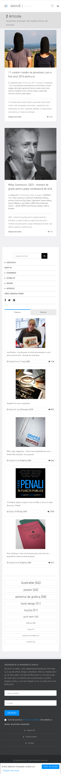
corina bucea (40, 85)
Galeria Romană (42, 203)
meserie (11, 93)
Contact (31, 743)
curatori (18, 93)
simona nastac (32, 91)
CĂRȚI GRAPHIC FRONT (14, 293)
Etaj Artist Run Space (23, 200)
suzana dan (43, 91)
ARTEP (23, 206)
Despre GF (31, 730)
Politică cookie (31, 736)
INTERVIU (47, 195)
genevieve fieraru (29, 88)
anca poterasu (29, 85)
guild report (26, 93)
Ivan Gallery (26, 203)
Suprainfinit (36, 200)
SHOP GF (8, 267)
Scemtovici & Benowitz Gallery (37, 198)
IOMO (33, 203)
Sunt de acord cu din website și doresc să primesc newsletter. (28, 722)
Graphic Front (14, 361)
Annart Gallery (46, 200)
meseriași (48, 83)
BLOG (28, 6)
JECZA (17, 206)
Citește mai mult (11, 770)
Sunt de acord (50, 766)
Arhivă (15, 6)
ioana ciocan (40, 88)
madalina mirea (20, 91)
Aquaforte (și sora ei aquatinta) (18, 403)
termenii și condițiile (31, 719)
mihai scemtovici (18, 198)
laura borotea (18, 85)
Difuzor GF (14, 195)
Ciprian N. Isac (16, 83)
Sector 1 (11, 206)
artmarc (11, 200)
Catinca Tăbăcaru (14, 203)
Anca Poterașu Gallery (35, 206)
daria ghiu (18, 88)
